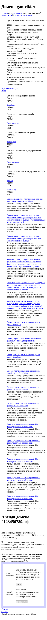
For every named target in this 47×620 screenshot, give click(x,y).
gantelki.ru (11, 105)
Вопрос (14, 88)
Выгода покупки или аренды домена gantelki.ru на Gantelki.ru (23, 372)
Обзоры (4, 611)
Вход (3, 91)
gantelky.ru (11, 141)
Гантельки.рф (13, 123)
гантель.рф (11, 190)
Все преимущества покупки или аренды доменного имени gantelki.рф (25, 200)
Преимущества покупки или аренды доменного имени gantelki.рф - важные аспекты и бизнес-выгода (24, 238)
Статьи (4, 609)
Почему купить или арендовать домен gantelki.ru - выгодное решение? (24, 339)
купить (4, 13)
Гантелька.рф (13, 162)
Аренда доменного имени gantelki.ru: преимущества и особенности (23, 425)
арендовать (17, 13)
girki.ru (10, 180)
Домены (7, 88)
